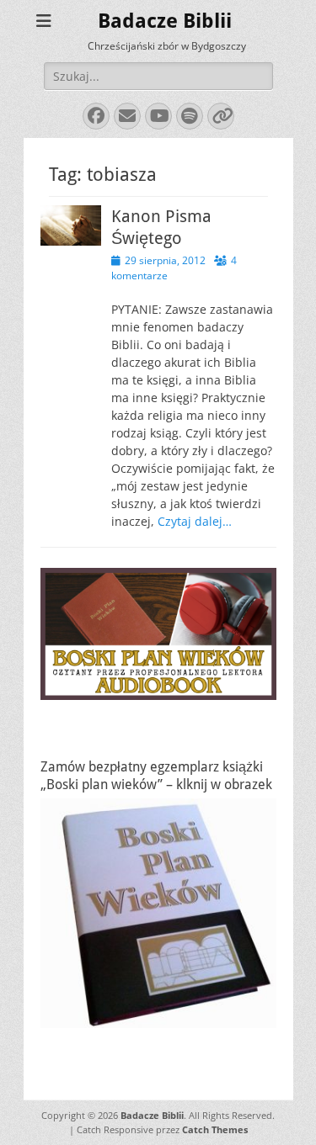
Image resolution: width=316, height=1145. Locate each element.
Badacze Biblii (165, 21)
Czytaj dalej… (195, 521)
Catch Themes (215, 1129)
